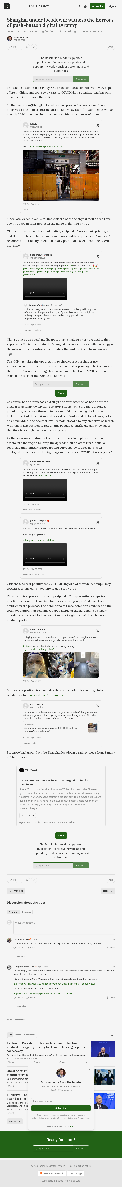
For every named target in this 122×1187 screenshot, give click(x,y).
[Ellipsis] (113, 939)
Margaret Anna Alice (23, 966)
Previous (18, 890)
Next (106, 890)
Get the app (76, 1173)
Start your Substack (53, 1173)
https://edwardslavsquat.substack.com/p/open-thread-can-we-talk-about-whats (54, 983)
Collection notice (82, 1165)
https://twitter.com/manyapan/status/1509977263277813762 (45, 993)
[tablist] (20, 912)
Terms (69, 1165)
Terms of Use (75, 1115)
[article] (61, 1052)
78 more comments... (17, 1019)
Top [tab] (10, 1034)
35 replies (21, 1006)
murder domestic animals (45, 695)
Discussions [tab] (29, 1034)
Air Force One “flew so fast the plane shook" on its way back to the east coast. (46, 1054)
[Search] (79, 6)
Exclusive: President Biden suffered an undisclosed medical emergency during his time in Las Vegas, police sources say (46, 1047)
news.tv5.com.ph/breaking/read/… (47, 146)
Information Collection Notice (60, 1117)
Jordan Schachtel (23, 37)
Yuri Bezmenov (21, 939)
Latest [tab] (18, 1034)
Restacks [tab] (26, 912)
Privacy (61, 1165)
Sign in (113, 6)
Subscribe (97, 6)
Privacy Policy (83, 1117)
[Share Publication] (85, 6)
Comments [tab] (14, 912)
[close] (89, 1069)
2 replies (21, 956)
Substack (46, 1180)
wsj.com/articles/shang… (35, 649)
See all (13, 1121)
